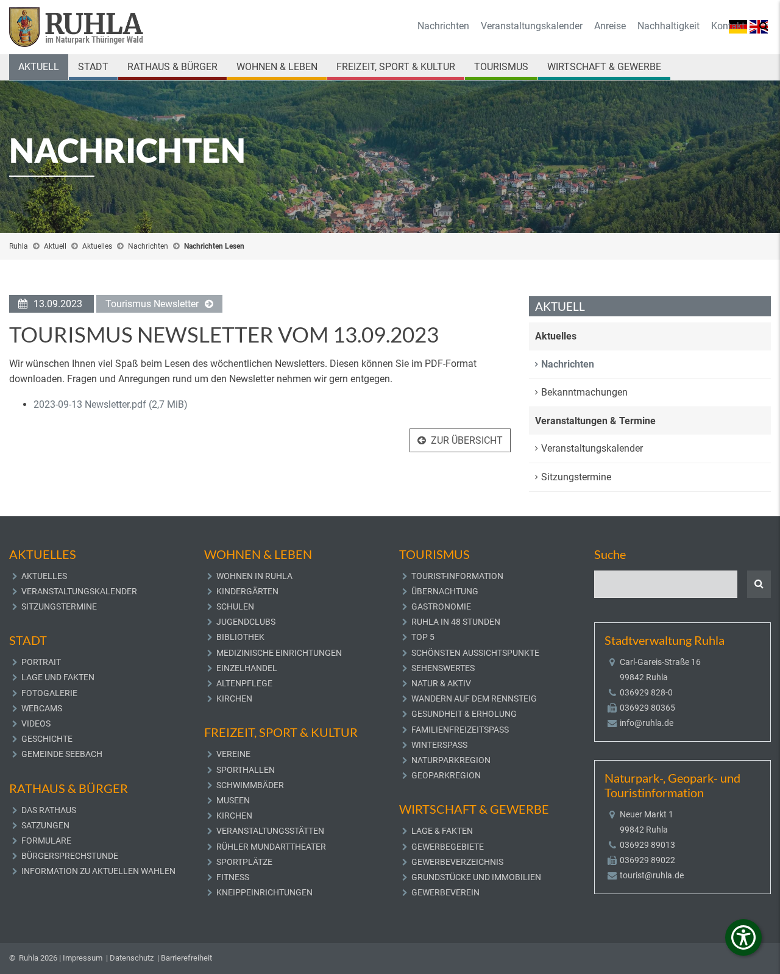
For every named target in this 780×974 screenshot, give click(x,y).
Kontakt (728, 26)
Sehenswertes (443, 668)
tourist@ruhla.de (652, 875)
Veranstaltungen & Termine (595, 421)
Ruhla (18, 246)
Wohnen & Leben (276, 67)
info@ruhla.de (646, 723)
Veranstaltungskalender (532, 26)
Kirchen (234, 698)
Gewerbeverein (445, 892)
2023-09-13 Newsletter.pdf (111, 404)
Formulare (46, 840)
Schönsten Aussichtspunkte (475, 653)
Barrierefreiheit (186, 957)
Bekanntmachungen (584, 392)
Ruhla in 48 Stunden (455, 622)
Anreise (610, 26)
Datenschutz (132, 957)
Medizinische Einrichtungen (279, 653)
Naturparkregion (451, 760)
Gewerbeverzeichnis (457, 862)
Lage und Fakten (57, 677)
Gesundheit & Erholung (464, 714)
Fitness (232, 877)
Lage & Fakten (442, 831)
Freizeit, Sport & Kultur (395, 67)
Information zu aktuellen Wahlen (98, 871)
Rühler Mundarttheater (271, 846)
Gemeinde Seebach (61, 754)
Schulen (235, 606)
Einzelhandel (246, 668)
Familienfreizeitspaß (460, 729)
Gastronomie (441, 606)
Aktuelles (97, 246)
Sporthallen (245, 770)
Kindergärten (247, 591)
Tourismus (501, 67)
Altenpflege (244, 683)
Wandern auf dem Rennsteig (474, 698)
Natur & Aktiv (441, 683)
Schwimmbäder (250, 785)
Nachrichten (443, 26)
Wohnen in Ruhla (254, 576)
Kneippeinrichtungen (264, 892)
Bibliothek (240, 637)
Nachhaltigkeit (668, 26)
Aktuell (38, 67)
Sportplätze (244, 862)
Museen (233, 800)
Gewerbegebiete (447, 846)
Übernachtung (444, 591)
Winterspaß (439, 745)
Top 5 (422, 637)
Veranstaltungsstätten (270, 831)
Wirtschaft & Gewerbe (604, 67)
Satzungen (45, 825)
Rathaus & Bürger (172, 67)
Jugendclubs (245, 622)
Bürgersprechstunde (69, 856)
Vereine (233, 754)
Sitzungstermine (576, 477)
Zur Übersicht (467, 440)
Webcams (41, 708)
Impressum (82, 957)
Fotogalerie (49, 693)
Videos (36, 723)
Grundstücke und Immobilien (476, 877)
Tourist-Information (457, 576)
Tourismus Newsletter (152, 304)
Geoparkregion (446, 775)
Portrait (41, 662)
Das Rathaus (48, 810)
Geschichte (47, 739)
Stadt (93, 67)
